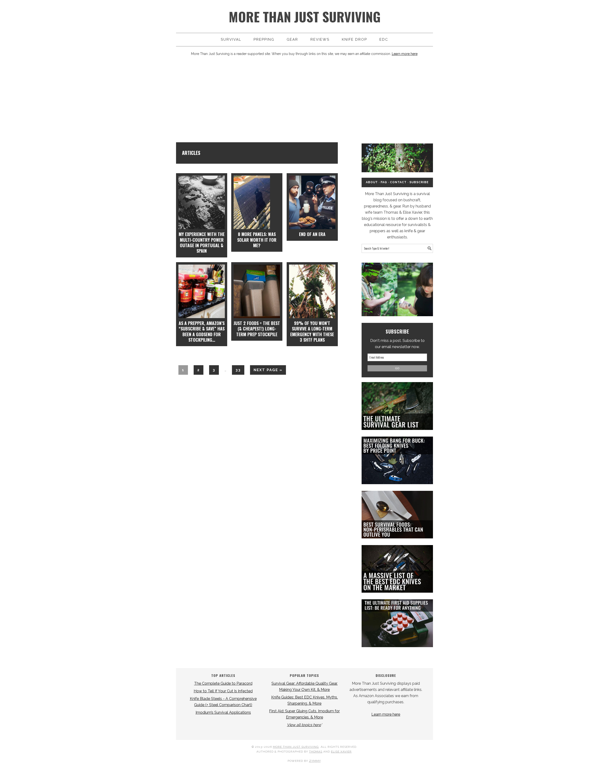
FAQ (384, 182)
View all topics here (304, 725)
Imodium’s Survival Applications (223, 712)
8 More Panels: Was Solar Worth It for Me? (256, 239)
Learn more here (404, 54)
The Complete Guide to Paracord (223, 683)
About (372, 182)
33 (236, 370)
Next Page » (266, 371)
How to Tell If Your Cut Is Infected (223, 691)
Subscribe (419, 182)
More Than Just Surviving (305, 16)
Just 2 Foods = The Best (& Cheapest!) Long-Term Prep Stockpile (257, 328)
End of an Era (312, 234)
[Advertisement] (304, 99)
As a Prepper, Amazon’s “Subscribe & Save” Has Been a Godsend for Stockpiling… (202, 331)
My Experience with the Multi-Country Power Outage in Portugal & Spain (202, 242)
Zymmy (315, 761)
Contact (398, 182)
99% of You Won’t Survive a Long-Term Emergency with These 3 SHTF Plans (312, 331)
